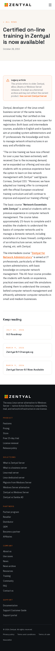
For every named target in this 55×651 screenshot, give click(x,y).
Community (8, 581)
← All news (10, 22)
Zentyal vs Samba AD (13, 497)
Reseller (7, 517)
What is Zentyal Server (14, 462)
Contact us (8, 590)
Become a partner (11, 531)
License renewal (10, 443)
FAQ (5, 585)
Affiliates (7, 536)
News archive (9, 566)
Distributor (8, 521)
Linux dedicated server (14, 477)
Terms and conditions (26, 634)
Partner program (11, 512)
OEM (5, 526)
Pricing (6, 428)
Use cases (8, 556)
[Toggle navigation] (50, 5)
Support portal (10, 615)
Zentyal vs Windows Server (16, 492)
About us (7, 551)
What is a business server (15, 467)
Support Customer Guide (14, 610)
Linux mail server (11, 472)
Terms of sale (44, 634)
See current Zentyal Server (33, 96)
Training (7, 576)
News (5, 561)
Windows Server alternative (16, 487)
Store (5, 433)
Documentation (10, 605)
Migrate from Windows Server (17, 482)
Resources (8, 571)
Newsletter (7, 640)
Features (7, 423)
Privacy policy (8, 634)
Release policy (10, 448)
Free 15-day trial (11, 438)
